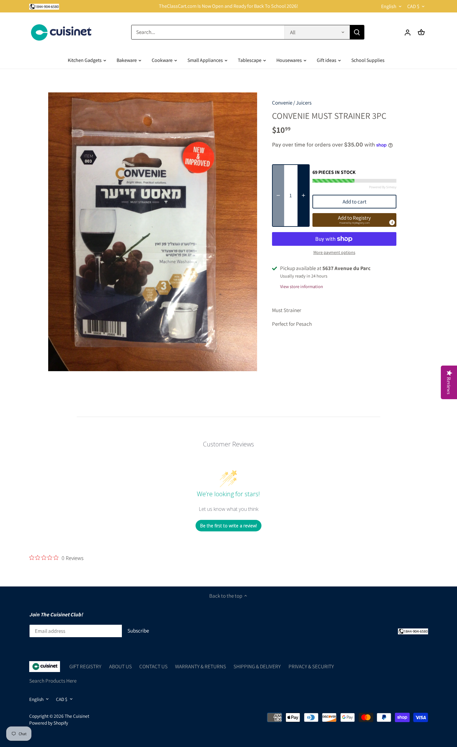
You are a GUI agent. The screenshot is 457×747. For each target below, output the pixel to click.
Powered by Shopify (48, 723)
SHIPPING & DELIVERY (257, 666)
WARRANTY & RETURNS (200, 666)
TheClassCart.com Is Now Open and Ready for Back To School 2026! (228, 6)
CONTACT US (153, 666)
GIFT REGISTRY (85, 666)
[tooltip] (392, 222)
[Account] (407, 32)
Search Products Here (52, 680)
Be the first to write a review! (228, 526)
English (388, 6)
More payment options (334, 252)
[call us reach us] (44, 6)
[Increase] (303, 195)
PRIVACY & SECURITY (311, 666)
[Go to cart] (421, 32)
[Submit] (356, 32)
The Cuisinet (77, 716)
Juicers (304, 102)
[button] (354, 220)
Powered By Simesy (382, 187)
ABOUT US (120, 666)
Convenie (282, 102)
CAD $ (413, 6)
